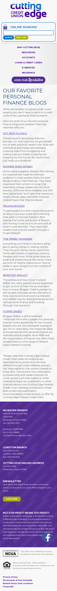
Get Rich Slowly (15, 133)
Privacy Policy (10, 577)
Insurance (28, 72)
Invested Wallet (15, 275)
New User (21, 37)
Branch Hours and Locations (18, 583)
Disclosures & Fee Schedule (17, 580)
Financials (8, 586)
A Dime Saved (12, 311)
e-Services (28, 67)
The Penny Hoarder (17, 238)
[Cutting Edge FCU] (28, 18)
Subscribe (12, 499)
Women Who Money (18, 166)
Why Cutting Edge (28, 47)
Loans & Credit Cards (28, 62)
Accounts (28, 57)
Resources (28, 52)
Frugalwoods (14, 205)
